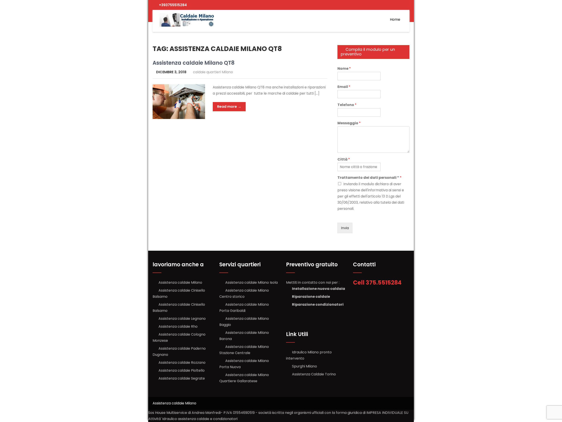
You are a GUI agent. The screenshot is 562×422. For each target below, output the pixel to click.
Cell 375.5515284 (378, 283)
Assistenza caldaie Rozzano (182, 362)
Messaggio (349, 123)
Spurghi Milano (304, 366)
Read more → (229, 106)
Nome (344, 68)
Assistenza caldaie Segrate (182, 378)
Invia (345, 227)
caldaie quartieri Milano (213, 72)
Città (343, 159)
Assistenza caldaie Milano (180, 282)
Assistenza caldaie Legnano (182, 318)
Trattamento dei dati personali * (369, 177)
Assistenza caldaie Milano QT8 (193, 62)
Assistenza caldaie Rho (178, 326)
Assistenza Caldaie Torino (314, 374)
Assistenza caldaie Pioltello (182, 370)
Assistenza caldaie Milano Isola (251, 282)
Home (395, 19)
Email (343, 87)
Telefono (347, 105)
